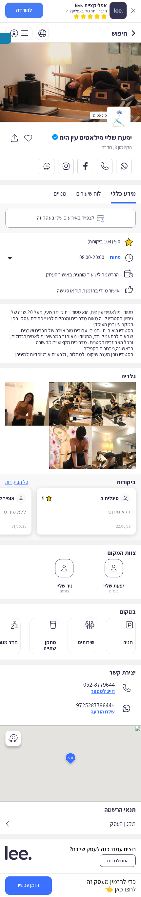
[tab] (123, 194)
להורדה (24, 10)
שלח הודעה (103, 712)
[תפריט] (18, 33)
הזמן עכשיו (28, 885)
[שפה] (42, 33)
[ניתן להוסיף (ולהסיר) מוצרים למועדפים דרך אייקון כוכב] (28, 138)
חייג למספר (103, 691)
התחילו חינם (118, 861)
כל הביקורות (16, 482)
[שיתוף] (14, 138)
